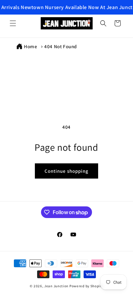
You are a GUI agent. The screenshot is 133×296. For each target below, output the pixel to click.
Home (30, 46)
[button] (13, 23)
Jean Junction (56, 286)
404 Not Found (60, 46)
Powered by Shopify (86, 286)
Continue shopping (66, 171)
